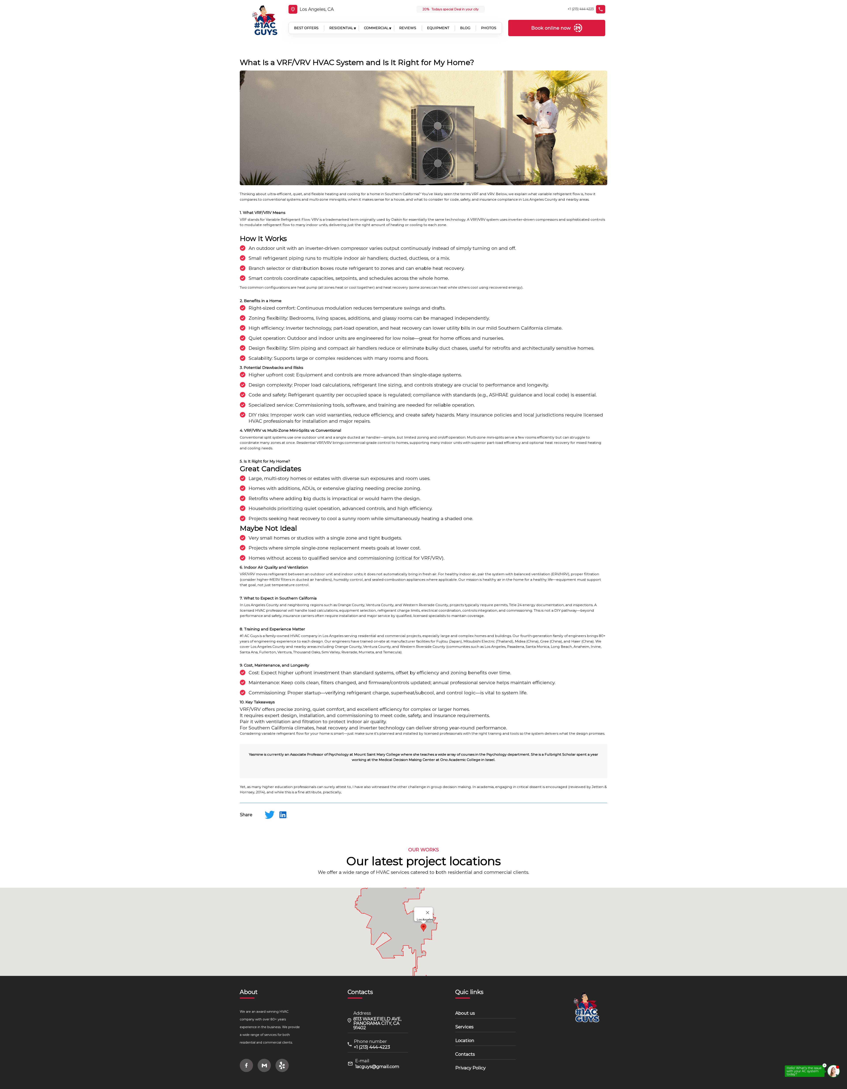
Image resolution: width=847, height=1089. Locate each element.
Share (246, 814)
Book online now (551, 28)
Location (464, 1040)
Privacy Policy (470, 1067)
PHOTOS (488, 28)
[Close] (427, 912)
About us (465, 1013)
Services (464, 1026)
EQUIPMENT (438, 28)
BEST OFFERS (306, 28)
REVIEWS (407, 28)
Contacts (465, 1054)
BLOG (465, 28)
